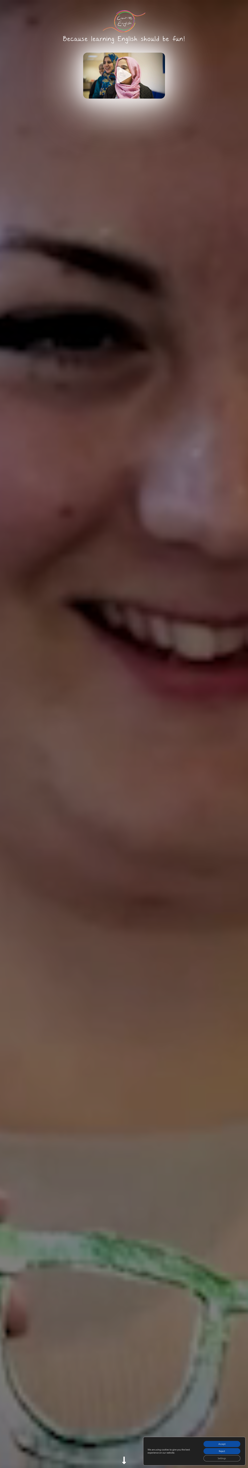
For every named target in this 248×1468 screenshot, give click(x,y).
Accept (222, 1443)
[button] (124, 76)
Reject (222, 1451)
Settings (222, 1458)
